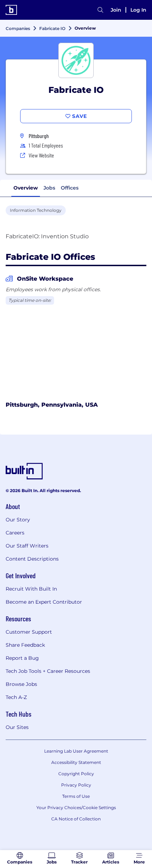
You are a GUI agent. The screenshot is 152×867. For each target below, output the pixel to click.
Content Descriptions (32, 559)
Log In (138, 10)
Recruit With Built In (31, 589)
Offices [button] (69, 188)
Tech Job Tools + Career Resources (48, 671)
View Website (41, 155)
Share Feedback (25, 645)
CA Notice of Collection (76, 818)
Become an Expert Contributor (44, 602)
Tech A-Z (16, 697)
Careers (15, 533)
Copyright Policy (76, 773)
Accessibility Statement (76, 762)
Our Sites (17, 727)
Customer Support (29, 632)
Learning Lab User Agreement (76, 751)
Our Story (18, 519)
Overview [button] (25, 188)
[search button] (100, 10)
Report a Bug (22, 658)
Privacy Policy (76, 785)
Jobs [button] (49, 188)
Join (116, 10)
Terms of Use (76, 796)
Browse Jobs (21, 684)
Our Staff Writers (27, 546)
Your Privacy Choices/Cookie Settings (76, 807)
